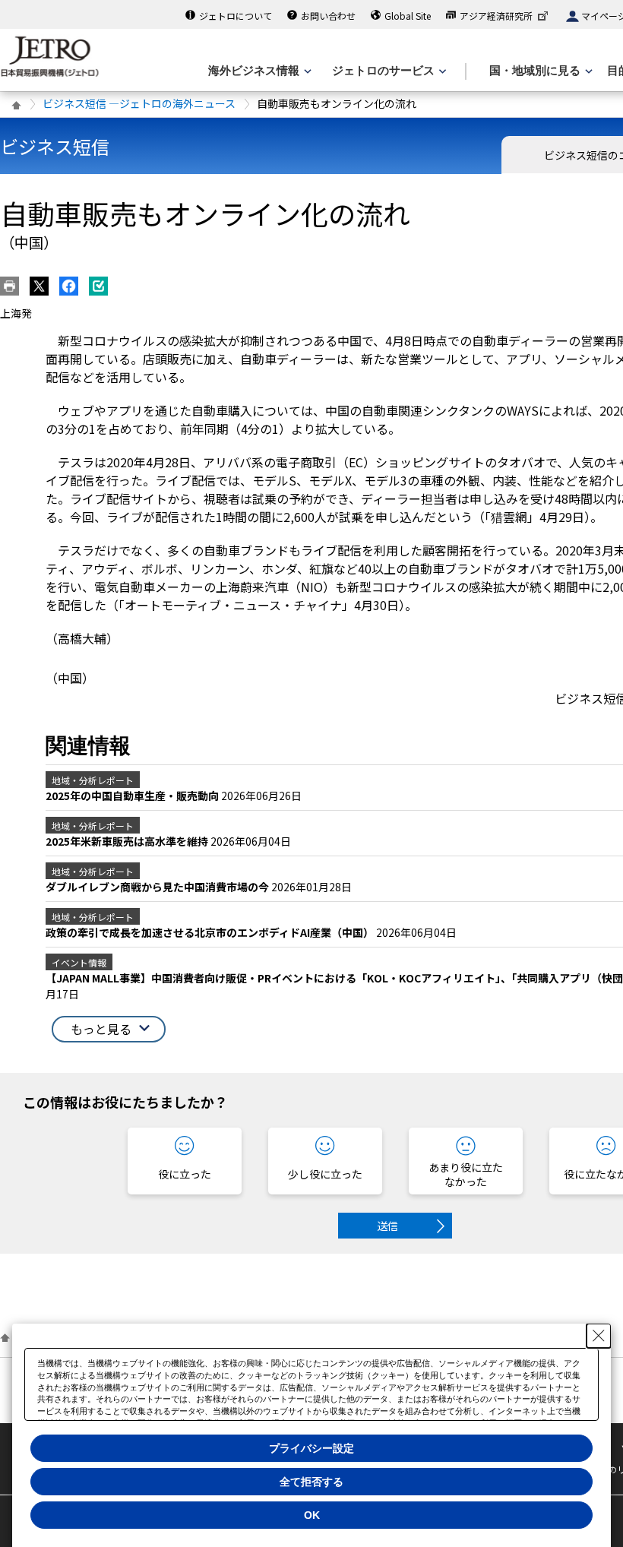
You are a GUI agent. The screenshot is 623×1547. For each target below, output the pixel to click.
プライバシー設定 (311, 1448)
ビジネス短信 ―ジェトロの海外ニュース (139, 103)
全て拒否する (311, 1482)
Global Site (407, 15)
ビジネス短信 (54, 146)
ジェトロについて (235, 15)
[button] (109, 1029)
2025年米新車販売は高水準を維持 (128, 841)
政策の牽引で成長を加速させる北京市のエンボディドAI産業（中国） (211, 932)
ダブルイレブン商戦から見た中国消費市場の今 (158, 886)
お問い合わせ (328, 15)
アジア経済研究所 (496, 15)
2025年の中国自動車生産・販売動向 (133, 795)
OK (312, 1515)
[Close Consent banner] (599, 1336)
